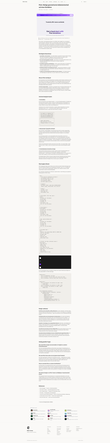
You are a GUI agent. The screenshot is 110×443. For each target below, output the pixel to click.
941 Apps (68, 428)
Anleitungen (55, 1)
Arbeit (47, 1)
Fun (58, 1)
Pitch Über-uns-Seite (43, 389)
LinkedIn (77, 429)
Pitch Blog (41, 392)
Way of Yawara (69, 431)
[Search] (64, 1)
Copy (69, 175)
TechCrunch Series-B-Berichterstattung (46, 394)
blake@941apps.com (79, 428)
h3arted (68, 429)
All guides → (58, 434)
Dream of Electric (69, 430)
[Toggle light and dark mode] (81, 1)
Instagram (77, 430)
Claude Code (59, 429)
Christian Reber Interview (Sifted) (45, 395)
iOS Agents (58, 431)
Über (44, 1)
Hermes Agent (59, 428)
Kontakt (62, 1)
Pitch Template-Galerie (43, 391)
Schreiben (50, 1)
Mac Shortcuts (59, 433)
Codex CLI (58, 432)
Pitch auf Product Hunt (43, 397)
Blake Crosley (25, 1)
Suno (57, 430)
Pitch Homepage (42, 388)
